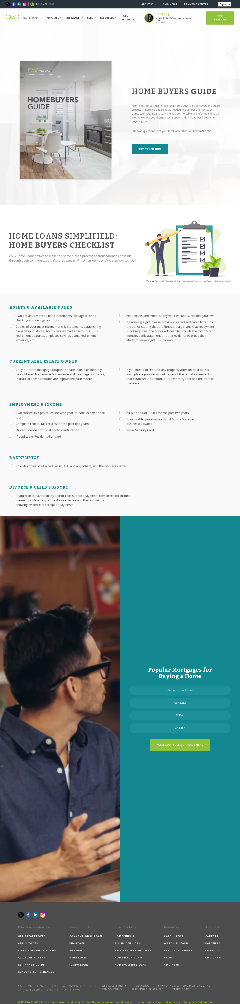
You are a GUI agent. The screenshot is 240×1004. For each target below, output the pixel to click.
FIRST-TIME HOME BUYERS (37, 950)
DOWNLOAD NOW (150, 149)
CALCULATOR (173, 936)
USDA (180, 715)
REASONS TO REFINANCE (36, 971)
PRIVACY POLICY (112, 989)
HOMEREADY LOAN (128, 957)
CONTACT (212, 950)
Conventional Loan (180, 690)
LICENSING (142, 985)
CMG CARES (213, 957)
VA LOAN (75, 950)
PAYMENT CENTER (196, 4)
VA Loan (180, 728)
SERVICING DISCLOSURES (148, 989)
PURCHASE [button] (52, 17)
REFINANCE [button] (73, 17)
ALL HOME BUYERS (31, 957)
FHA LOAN (76, 943)
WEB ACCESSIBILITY (114, 985)
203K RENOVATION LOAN (133, 950)
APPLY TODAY (28, 943)
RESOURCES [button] (107, 17)
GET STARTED (220, 18)
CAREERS (211, 936)
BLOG (168, 957)
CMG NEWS (170, 4)
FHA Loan (180, 703)
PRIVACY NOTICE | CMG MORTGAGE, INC (184, 985)
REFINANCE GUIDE (31, 964)
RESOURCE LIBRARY (178, 950)
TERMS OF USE (181, 989)
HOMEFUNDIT (125, 936)
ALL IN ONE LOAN (128, 943)
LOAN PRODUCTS (128, 18)
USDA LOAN (77, 957)
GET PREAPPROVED (32, 936)
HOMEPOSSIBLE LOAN (131, 964)
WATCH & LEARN (176, 943)
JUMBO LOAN (78, 964)
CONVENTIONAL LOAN (85, 936)
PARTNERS (213, 943)
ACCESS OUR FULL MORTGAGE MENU (180, 744)
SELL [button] (90, 17)
